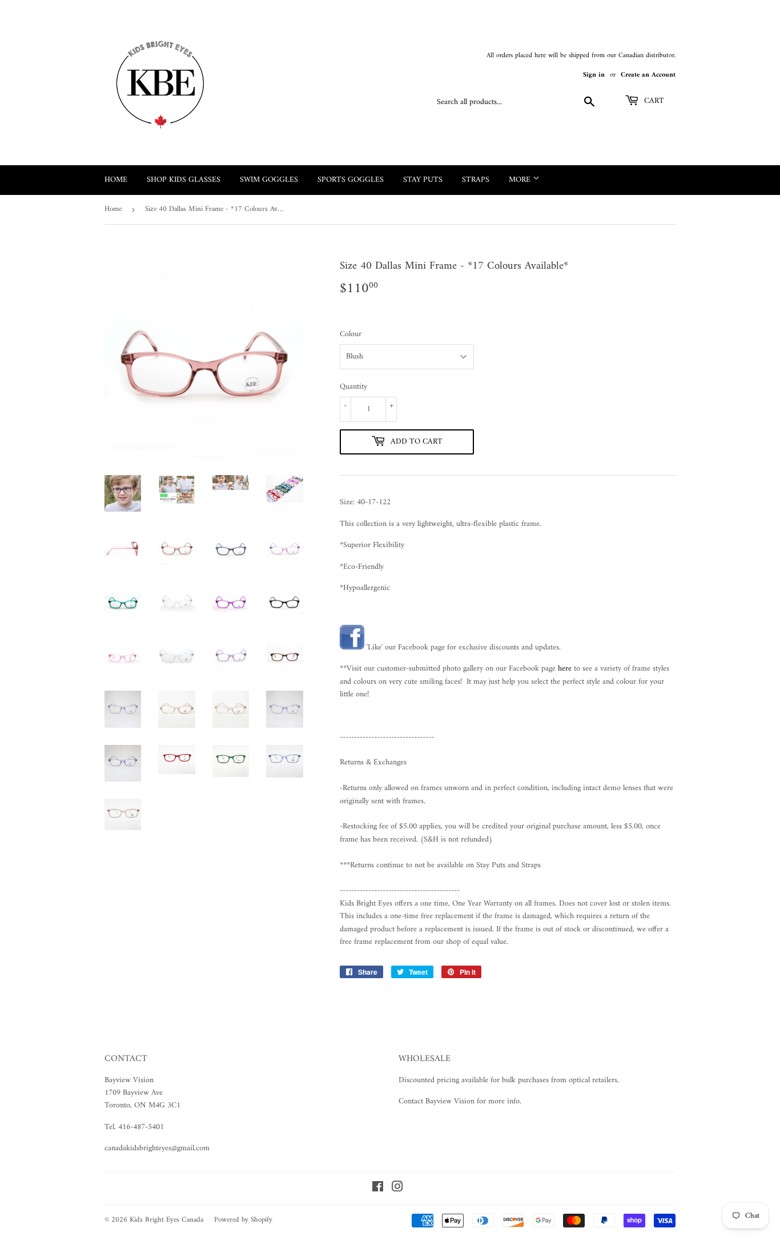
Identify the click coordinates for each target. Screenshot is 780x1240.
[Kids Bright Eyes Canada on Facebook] (378, 1189)
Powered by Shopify (243, 1219)
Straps (475, 180)
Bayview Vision (129, 1080)
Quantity (353, 387)
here (565, 668)
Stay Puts (423, 180)
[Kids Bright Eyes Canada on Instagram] (397, 1189)
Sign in (594, 75)
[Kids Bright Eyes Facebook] (352, 647)
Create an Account (648, 75)
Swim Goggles (269, 180)
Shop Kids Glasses (183, 180)
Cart (653, 101)
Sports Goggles (350, 180)
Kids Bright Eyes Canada (166, 1219)
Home (115, 180)
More (521, 180)
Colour (350, 334)
